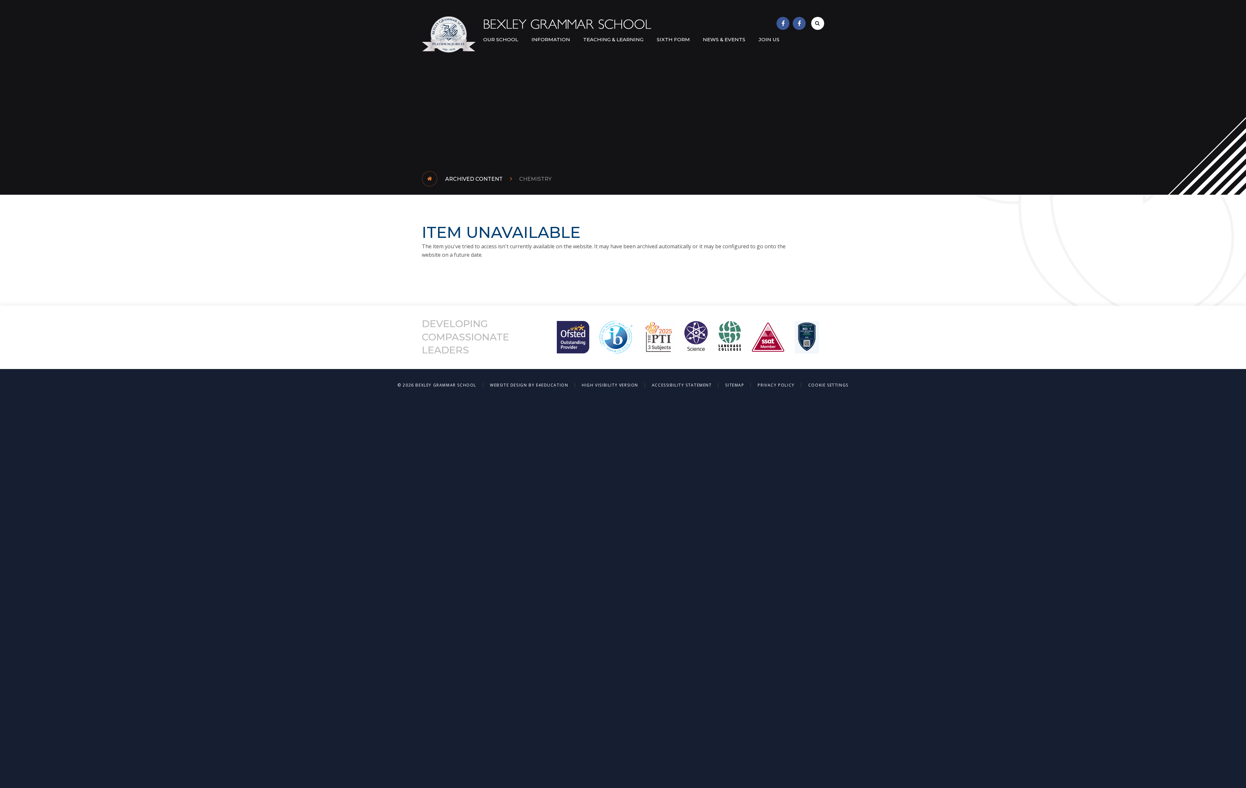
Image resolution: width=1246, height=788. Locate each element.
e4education (552, 385)
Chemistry (535, 179)
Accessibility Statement (682, 385)
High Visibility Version (610, 385)
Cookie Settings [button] (828, 385)
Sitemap (734, 385)
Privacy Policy (776, 385)
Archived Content (474, 179)
